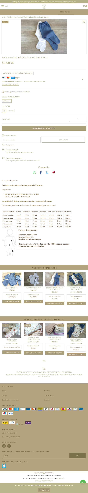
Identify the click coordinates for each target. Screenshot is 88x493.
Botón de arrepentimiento (44, 481)
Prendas (20, 17)
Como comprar (49, 395)
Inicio (4, 17)
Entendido (44, 490)
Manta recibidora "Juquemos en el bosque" (54, 338)
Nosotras (47, 391)
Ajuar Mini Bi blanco (33, 288)
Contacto (47, 400)
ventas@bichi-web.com (12, 437)
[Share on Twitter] (47, 172)
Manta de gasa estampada (12, 340)
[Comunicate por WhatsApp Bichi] (83, 482)
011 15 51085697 (10, 433)
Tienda (4, 395)
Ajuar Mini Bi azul (12, 288)
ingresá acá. (60, 478)
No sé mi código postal (8, 145)
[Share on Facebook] (40, 172)
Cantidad (6, 119)
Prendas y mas (11, 17)
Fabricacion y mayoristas (10, 400)
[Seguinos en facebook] (9, 446)
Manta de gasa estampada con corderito (33, 338)
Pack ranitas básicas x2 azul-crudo (54, 288)
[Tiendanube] (44, 473)
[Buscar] (40, 12)
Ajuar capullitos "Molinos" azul (76, 340)
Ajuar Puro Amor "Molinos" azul (76, 288)
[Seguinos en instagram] (4, 446)
